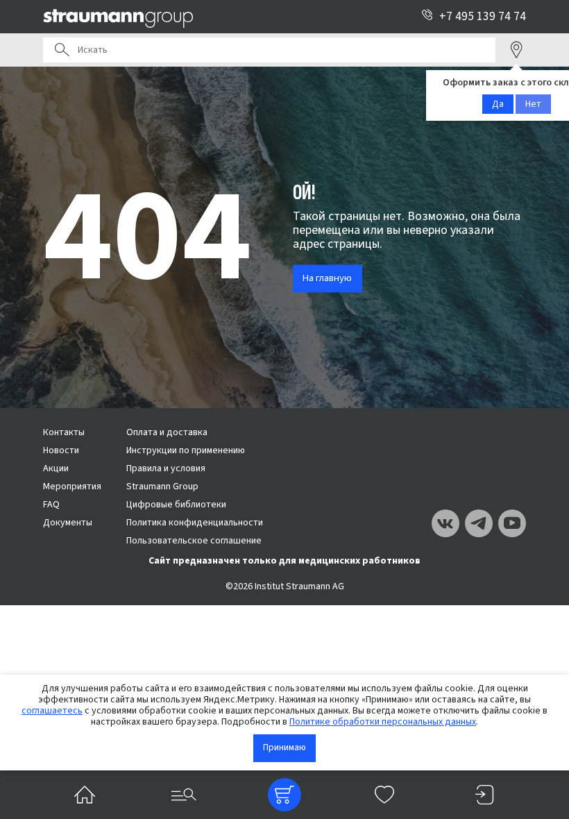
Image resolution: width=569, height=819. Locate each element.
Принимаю (284, 747)
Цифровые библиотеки (176, 505)
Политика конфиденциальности (194, 523)
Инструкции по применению (185, 450)
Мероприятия (72, 486)
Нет (533, 104)
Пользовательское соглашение (194, 541)
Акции (56, 468)
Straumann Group (162, 486)
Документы (67, 523)
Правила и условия (165, 468)
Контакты (64, 432)
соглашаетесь (52, 711)
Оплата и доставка (166, 432)
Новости (61, 450)
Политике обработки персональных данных (382, 722)
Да (498, 104)
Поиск (61, 50)
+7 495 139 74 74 (482, 16)
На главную (327, 278)
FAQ (51, 505)
